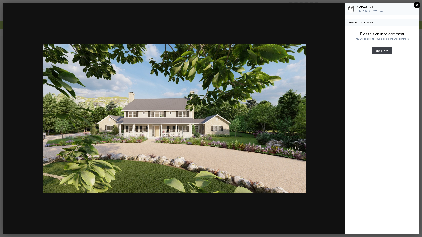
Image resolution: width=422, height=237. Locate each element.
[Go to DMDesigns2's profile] (351, 9)
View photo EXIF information (360, 22)
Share (334, 227)
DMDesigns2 (364, 7)
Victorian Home (32, 12)
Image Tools (312, 227)
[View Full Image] (339, 9)
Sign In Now (382, 50)
